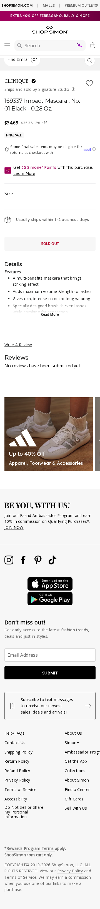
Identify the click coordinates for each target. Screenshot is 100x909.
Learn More (24, 173)
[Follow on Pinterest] (39, 563)
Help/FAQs (14, 733)
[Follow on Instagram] (9, 563)
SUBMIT (50, 673)
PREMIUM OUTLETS (81, 5)
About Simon (77, 780)
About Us (73, 733)
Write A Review (18, 344)
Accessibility (15, 799)
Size (8, 193)
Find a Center (77, 789)
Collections (75, 770)
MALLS (49, 5)
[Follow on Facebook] (24, 563)
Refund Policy (17, 770)
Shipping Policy (18, 752)
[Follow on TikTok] (52, 563)
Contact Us (14, 742)
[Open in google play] (50, 603)
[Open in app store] (50, 589)
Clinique (17, 81)
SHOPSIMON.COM (16, 5)
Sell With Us (76, 808)
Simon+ (72, 742)
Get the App (76, 761)
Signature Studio (53, 89)
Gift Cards (74, 799)
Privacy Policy (17, 780)
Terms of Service (20, 789)
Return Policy (16, 761)
